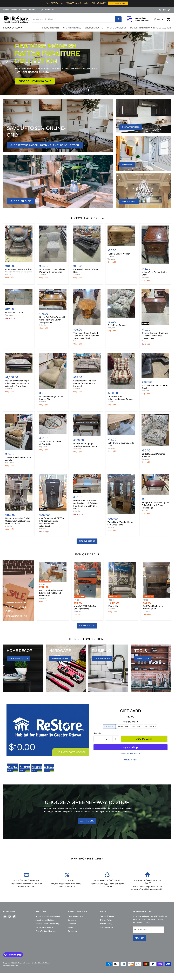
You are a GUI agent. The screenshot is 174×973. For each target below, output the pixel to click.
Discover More (87, 541)
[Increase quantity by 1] (115, 739)
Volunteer (32, 10)
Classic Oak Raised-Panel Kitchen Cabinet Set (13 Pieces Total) (51, 593)
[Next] (170, 590)
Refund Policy (106, 924)
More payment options (130, 753)
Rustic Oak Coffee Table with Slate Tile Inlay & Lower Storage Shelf (52, 320)
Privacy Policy (106, 920)
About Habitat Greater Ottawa (48, 916)
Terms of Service (107, 916)
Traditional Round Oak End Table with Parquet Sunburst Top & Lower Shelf (86, 335)
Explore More (87, 626)
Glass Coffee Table (14, 312)
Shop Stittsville (50, 28)
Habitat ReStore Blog (44, 927)
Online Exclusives (116, 28)
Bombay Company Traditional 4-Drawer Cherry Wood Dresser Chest (155, 335)
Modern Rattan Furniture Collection (150, 28)
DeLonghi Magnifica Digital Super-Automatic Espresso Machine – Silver (17, 521)
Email (146, 20)
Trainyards (111, 259)
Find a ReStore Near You (46, 931)
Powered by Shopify (10, 966)
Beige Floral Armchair (117, 325)
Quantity (97, 733)
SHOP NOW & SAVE (118, 3)
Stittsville (42, 274)
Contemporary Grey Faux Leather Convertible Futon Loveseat (85, 383)
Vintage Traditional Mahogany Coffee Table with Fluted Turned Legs (155, 505)
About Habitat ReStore (45, 920)
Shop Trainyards (72, 28)
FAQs (41, 10)
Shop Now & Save (29, 77)
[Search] (118, 19)
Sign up (139, 938)
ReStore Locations (10, 10)
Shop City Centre (94, 28)
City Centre (9, 462)
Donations (23, 10)
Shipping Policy (106, 927)
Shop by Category (13, 28)
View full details (130, 760)
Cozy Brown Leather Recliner (18, 269)
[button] (159, 19)
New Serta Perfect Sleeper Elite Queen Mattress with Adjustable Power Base (17, 383)
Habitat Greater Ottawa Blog (47, 924)
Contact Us (49, 10)
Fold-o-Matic (114, 606)
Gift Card (130, 711)
